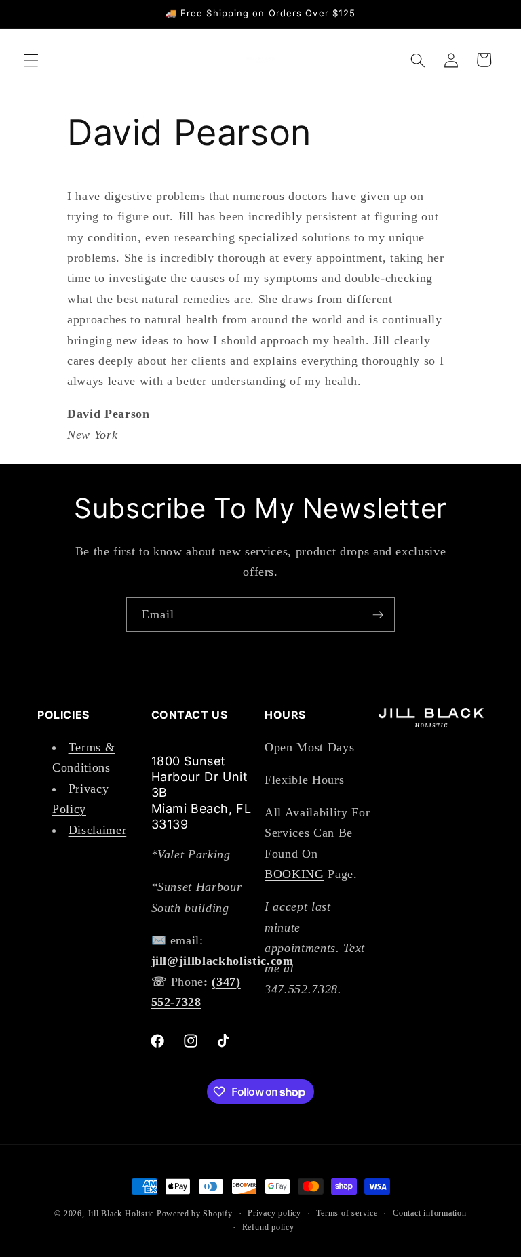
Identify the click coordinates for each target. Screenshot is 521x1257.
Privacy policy (274, 1213)
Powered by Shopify (195, 1213)
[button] (31, 59)
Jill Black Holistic (121, 1213)
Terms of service (346, 1213)
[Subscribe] (378, 615)
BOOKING (294, 874)
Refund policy (268, 1227)
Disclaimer (98, 830)
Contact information (430, 1213)
